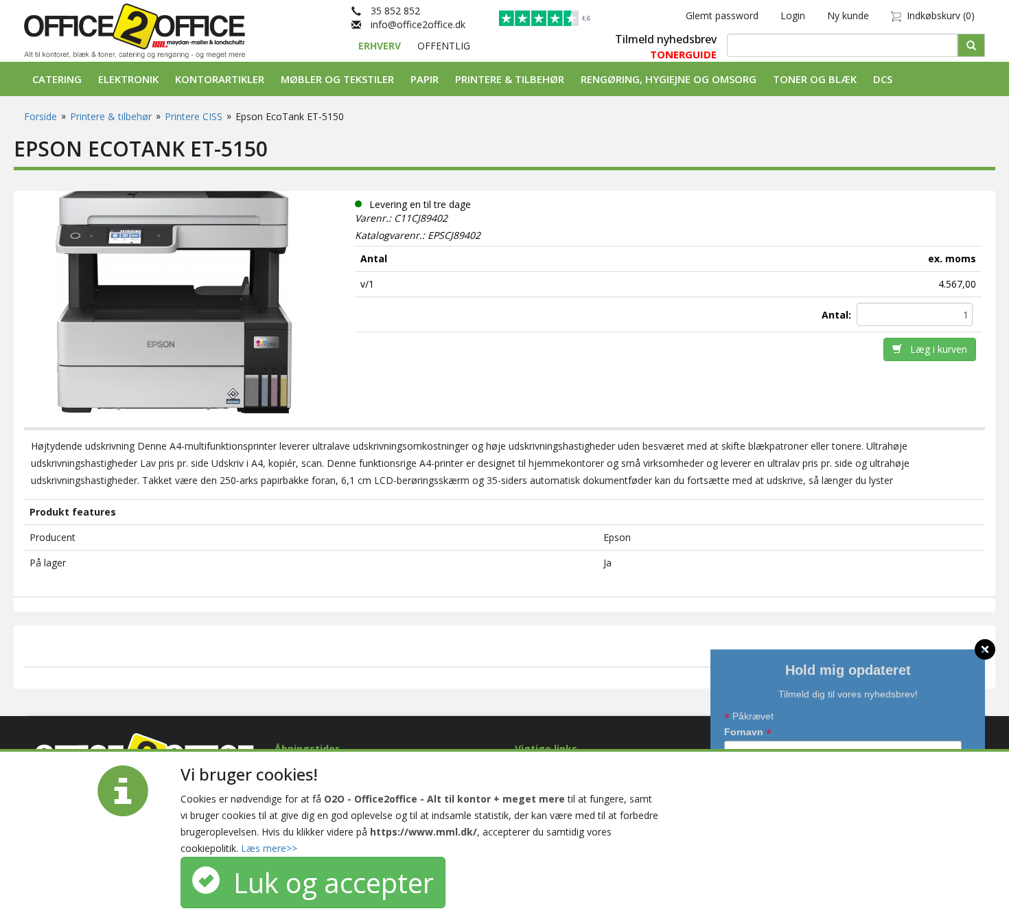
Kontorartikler (219, 79)
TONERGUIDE (683, 54)
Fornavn (748, 732)
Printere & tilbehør (509, 79)
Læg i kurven (934, 349)
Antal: (838, 314)
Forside (40, 116)
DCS (882, 79)
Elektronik (128, 79)
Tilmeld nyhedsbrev (666, 39)
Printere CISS (193, 116)
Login (792, 15)
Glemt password (722, 15)
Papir (424, 79)
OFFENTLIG (443, 45)
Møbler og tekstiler (337, 79)
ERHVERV (381, 45)
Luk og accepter (327, 882)
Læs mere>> (269, 848)
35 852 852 (390, 10)
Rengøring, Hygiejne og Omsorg (668, 79)
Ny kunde (848, 15)
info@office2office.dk (413, 24)
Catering (57, 79)
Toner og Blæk (815, 79)
